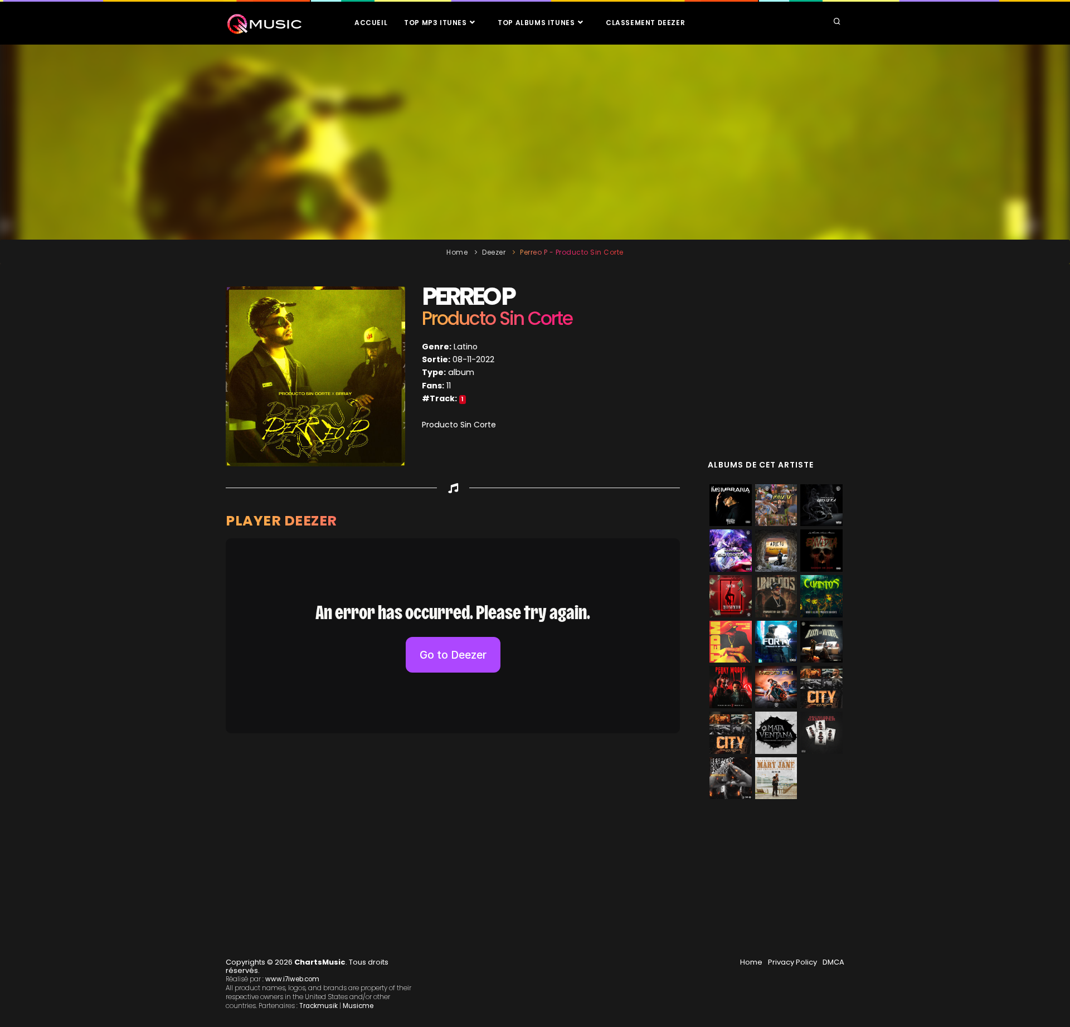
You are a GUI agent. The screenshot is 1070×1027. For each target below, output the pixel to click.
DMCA (833, 962)
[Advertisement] (535, 142)
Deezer (493, 252)
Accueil (370, 22)
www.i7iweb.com (292, 979)
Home (457, 252)
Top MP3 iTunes (436, 22)
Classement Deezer (645, 22)
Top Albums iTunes (537, 22)
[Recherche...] (837, 22)
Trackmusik (318, 1005)
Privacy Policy (792, 962)
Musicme (358, 1005)
